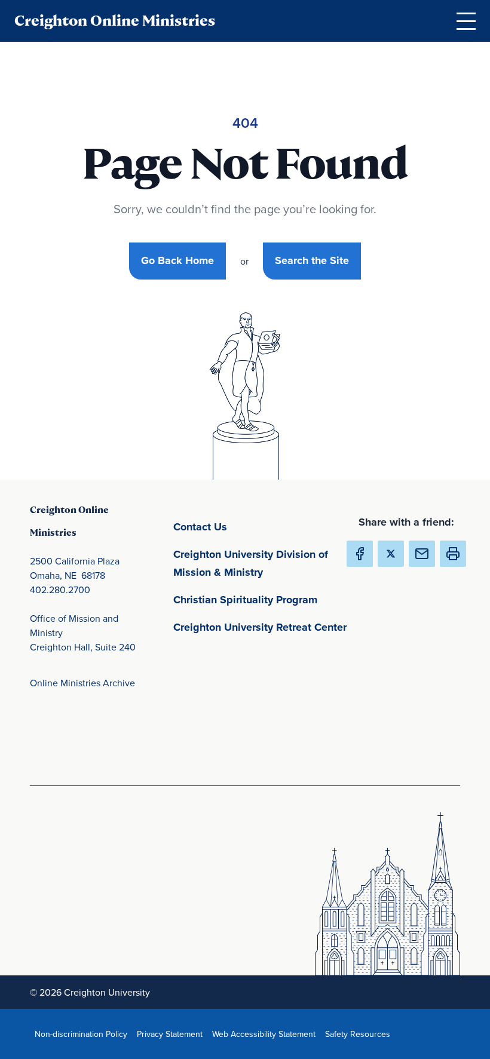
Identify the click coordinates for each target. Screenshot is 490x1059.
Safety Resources (360, 1033)
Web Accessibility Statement (266, 1033)
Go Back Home (177, 260)
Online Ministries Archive (82, 682)
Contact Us (256, 526)
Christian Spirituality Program (263, 599)
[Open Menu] (466, 20)
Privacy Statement (172, 1033)
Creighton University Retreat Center (263, 627)
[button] (453, 554)
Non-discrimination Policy (83, 1033)
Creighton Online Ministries (114, 20)
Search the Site (312, 260)
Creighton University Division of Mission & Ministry (263, 563)
